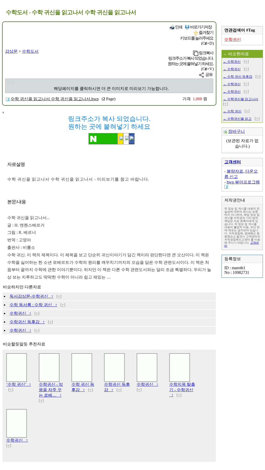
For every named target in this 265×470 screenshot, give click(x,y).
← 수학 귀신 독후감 (237, 77)
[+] (58, 296)
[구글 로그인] (126, 138)
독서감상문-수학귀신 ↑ (31, 296)
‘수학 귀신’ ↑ (18, 384)
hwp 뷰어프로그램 (243, 182)
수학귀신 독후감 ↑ (27, 322)
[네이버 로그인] (103, 138)
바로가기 (200, 27)
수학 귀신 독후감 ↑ (82, 387)
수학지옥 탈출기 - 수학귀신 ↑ (182, 389)
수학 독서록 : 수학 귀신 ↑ (33, 305)
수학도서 (30, 51)
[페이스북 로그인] (132, 138)
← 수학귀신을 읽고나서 (240, 99)
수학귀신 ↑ (20, 313)
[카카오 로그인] (120, 138)
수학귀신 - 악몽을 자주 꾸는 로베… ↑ (51, 389)
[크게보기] (8, 82)
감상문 (11, 51)
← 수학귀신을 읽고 (237, 119)
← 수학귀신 (232, 62)
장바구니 (236, 131)
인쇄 (178, 27)
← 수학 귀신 (232, 111)
